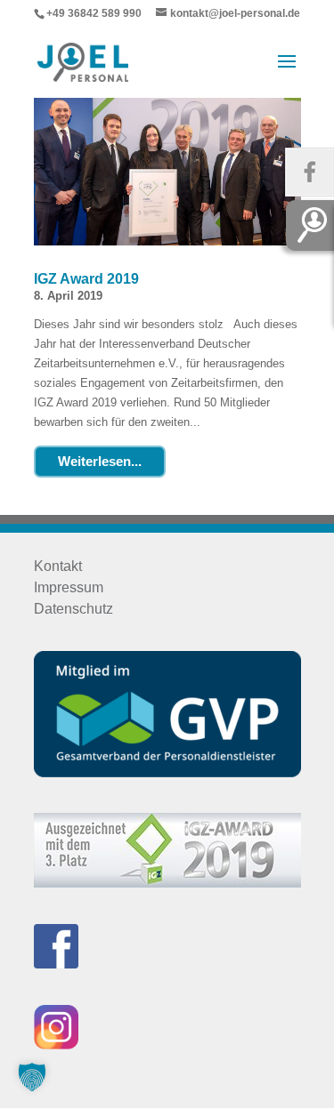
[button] (32, 1077)
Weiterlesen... (100, 461)
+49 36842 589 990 (94, 13)
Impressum (68, 587)
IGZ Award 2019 (86, 278)
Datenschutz (73, 608)
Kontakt (58, 566)
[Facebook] (309, 172)
